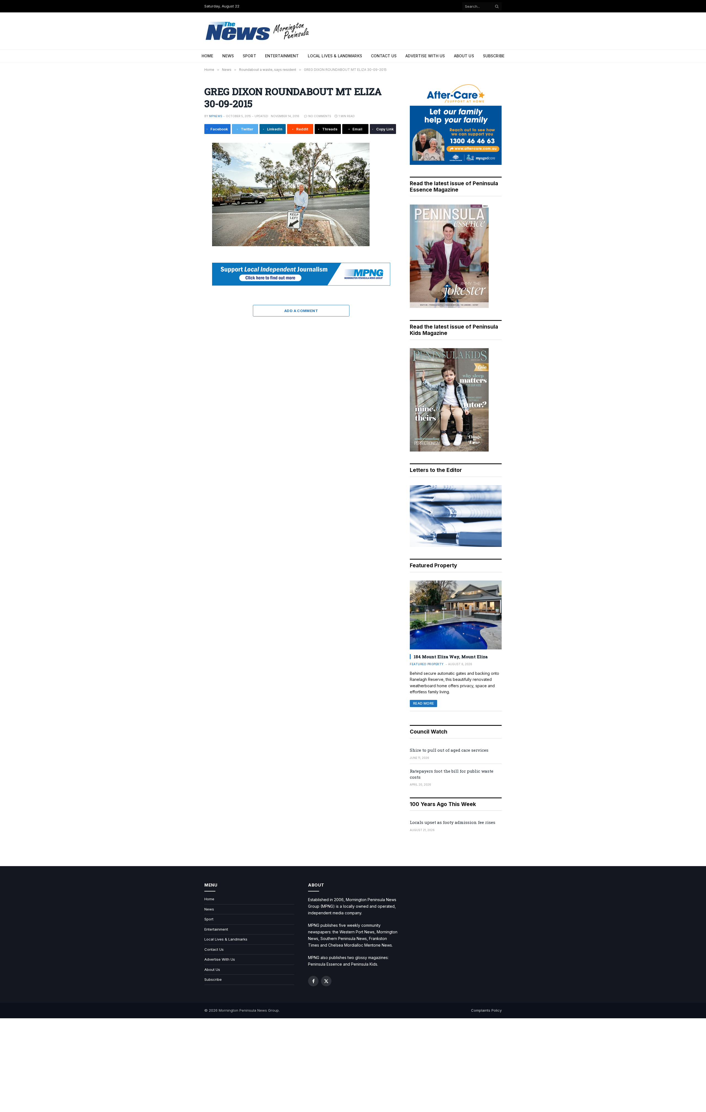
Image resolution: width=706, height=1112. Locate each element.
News (228, 55)
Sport (249, 55)
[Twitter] (186, 174)
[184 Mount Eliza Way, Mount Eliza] (456, 615)
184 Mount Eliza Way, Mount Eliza (451, 656)
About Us (464, 55)
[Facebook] (186, 162)
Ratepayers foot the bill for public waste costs (451, 774)
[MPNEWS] (258, 31)
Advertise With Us (425, 55)
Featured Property (427, 664)
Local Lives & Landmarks (335, 55)
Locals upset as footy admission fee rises (452, 822)
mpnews (215, 116)
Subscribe (493, 55)
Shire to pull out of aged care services (449, 750)
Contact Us (384, 55)
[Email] (186, 211)
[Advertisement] (353, 1065)
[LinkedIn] (186, 187)
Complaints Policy (486, 1010)
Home (207, 55)
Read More (423, 703)
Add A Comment (301, 310)
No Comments (319, 116)
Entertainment (282, 55)
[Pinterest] (186, 199)
